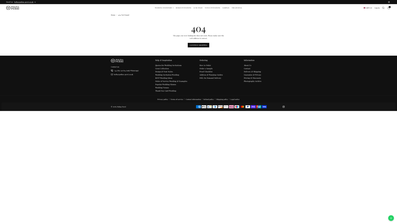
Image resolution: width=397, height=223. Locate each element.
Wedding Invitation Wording (167, 75)
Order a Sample (206, 68)
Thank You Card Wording (165, 91)
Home (113, 15)
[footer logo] (117, 61)
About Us (247, 65)
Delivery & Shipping (252, 71)
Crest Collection (162, 68)
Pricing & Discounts (252, 78)
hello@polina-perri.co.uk (23, 2)
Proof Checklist (206, 71)
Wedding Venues (162, 87)
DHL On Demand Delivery (210, 78)
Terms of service (176, 99)
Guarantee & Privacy (252, 75)
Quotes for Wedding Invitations (168, 65)
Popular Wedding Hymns (165, 84)
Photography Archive (253, 81)
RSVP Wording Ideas (163, 78)
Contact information (193, 99)
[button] (164, 8)
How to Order (205, 65)
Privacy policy (162, 99)
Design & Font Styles (164, 71)
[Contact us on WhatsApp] (391, 218)
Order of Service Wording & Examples (171, 81)
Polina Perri (121, 107)
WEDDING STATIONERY (163, 8)
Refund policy (208, 99)
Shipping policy (222, 99)
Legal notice (235, 99)
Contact (247, 68)
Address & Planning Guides (211, 75)
